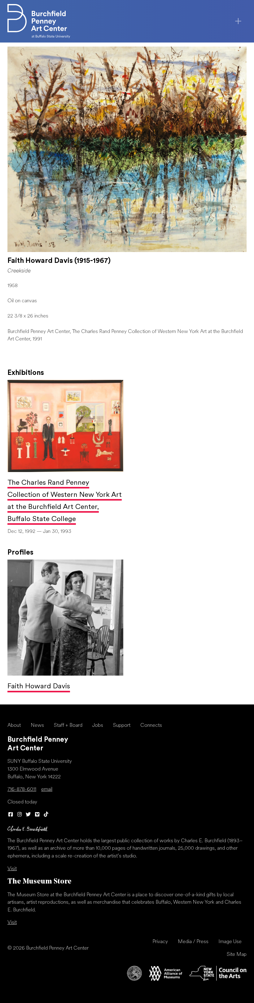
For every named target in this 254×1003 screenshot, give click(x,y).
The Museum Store (39, 881)
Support (121, 725)
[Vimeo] (37, 814)
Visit (12, 868)
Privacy (160, 941)
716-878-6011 (21, 789)
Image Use (230, 941)
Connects (151, 725)
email (46, 789)
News (37, 725)
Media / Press (193, 941)
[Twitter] (28, 814)
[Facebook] (10, 814)
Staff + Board (68, 725)
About (14, 725)
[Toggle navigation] (238, 21)
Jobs (97, 725)
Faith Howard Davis (38, 686)
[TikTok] (46, 814)
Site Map (237, 954)
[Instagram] (19, 814)
